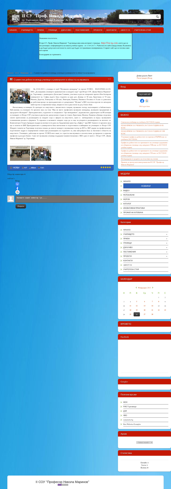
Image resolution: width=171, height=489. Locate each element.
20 (144, 310)
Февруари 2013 (144, 288)
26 (31, 73)
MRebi (33, 167)
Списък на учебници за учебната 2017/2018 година (140, 122)
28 (152, 314)
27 (144, 314)
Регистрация (142, 78)
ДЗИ (125, 411)
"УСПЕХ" (16, 167)
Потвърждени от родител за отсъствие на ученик (139, 159)
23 (165, 310)
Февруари (24, 73)
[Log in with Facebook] (17, 188)
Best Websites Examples (132, 424)
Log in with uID (144, 94)
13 (144, 306)
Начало (10, 73)
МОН (125, 402)
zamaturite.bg (128, 420)
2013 (17, 73)
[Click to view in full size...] (20, 161)
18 (130, 310)
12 (136, 306)
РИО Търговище (129, 406)
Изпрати (21, 206)
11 (130, 306)
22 (159, 310)
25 (130, 314)
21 (152, 310)
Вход (150, 78)
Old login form (144, 106)
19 (136, 310)
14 (152, 306)
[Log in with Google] (17, 192)
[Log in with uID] (17, 184)
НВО (125, 415)
